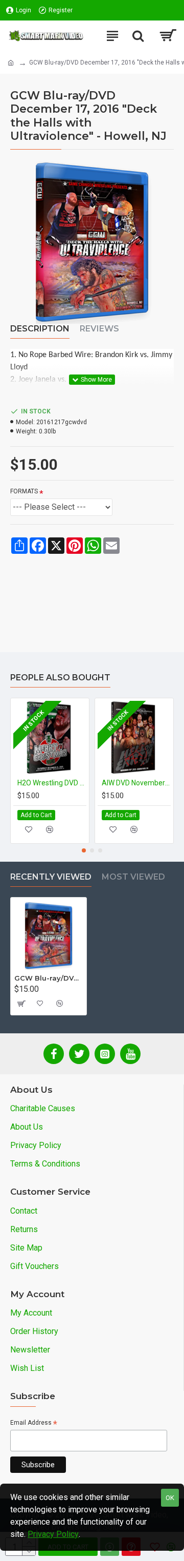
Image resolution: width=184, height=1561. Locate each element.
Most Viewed (133, 877)
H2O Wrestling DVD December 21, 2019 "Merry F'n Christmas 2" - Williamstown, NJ (51, 783)
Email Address (33, 1423)
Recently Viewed (50, 877)
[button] (84, 850)
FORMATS (24, 491)
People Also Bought (60, 677)
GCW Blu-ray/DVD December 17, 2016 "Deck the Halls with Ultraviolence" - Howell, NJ (48, 978)
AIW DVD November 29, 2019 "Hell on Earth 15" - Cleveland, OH (136, 783)
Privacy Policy (53, 1534)
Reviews (99, 329)
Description (40, 329)
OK (170, 1498)
